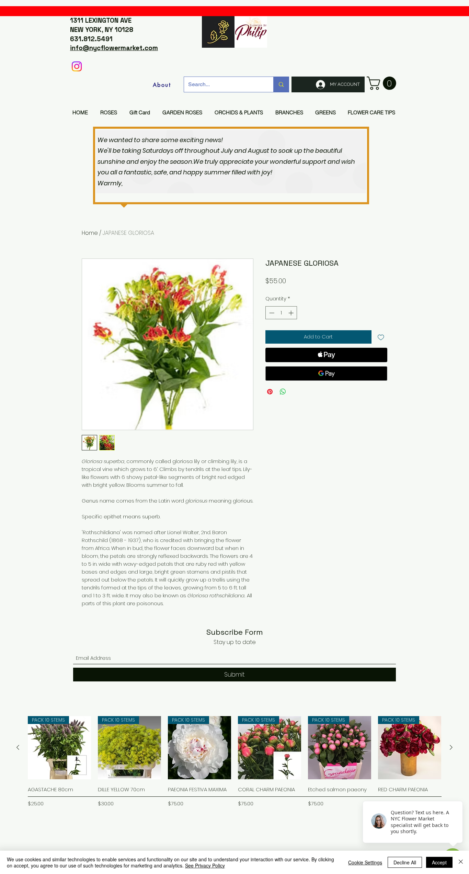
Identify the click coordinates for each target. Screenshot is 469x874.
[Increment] (291, 313)
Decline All (404, 862)
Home (90, 233)
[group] (234, 771)
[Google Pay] (326, 373)
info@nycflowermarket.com (114, 48)
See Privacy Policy (205, 865)
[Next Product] (451, 747)
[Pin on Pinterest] (270, 392)
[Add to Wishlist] (381, 337)
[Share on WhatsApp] (283, 392)
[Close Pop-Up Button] (459, 793)
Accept (439, 862)
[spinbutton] (281, 313)
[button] (383, 83)
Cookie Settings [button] (365, 862)
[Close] (461, 862)
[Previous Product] (18, 747)
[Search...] (281, 84)
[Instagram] (76, 66)
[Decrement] (271, 313)
